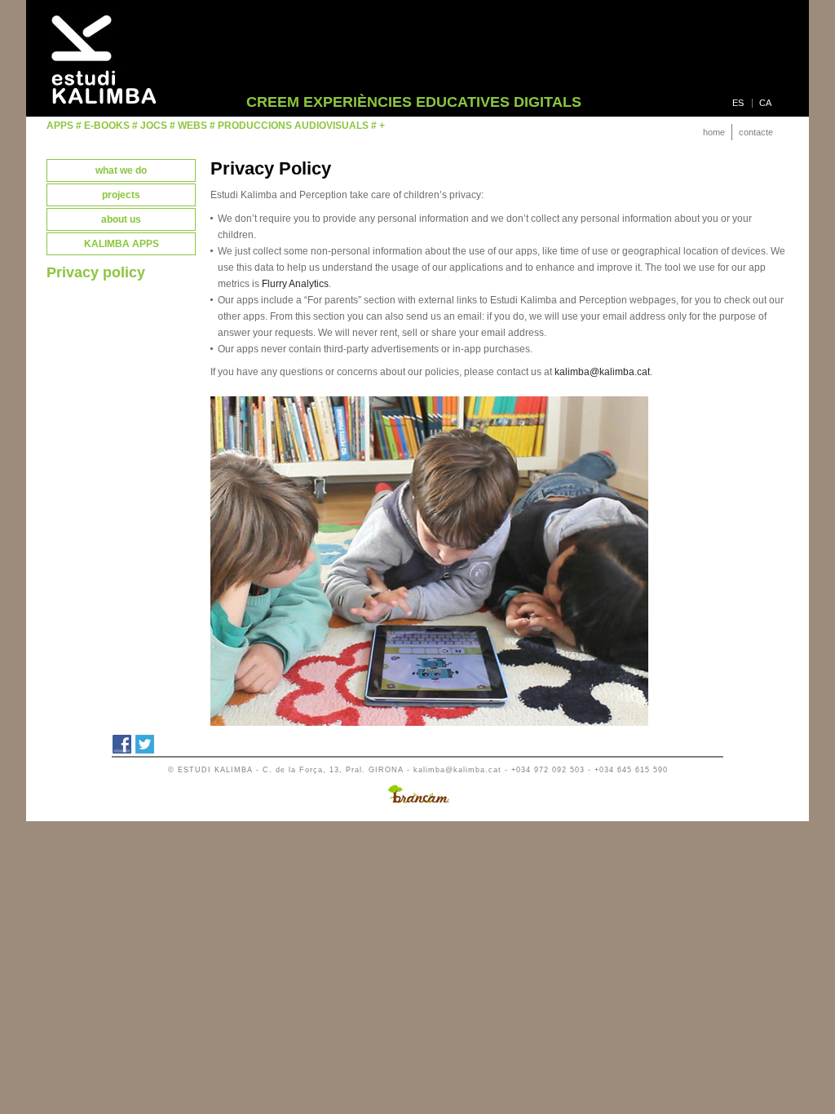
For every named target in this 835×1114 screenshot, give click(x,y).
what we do (121, 170)
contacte (756, 132)
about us (121, 219)
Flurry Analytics (295, 284)
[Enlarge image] (429, 722)
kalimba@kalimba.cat (602, 372)
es (738, 103)
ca (765, 103)
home (714, 132)
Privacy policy (95, 272)
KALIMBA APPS (121, 244)
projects (121, 195)
